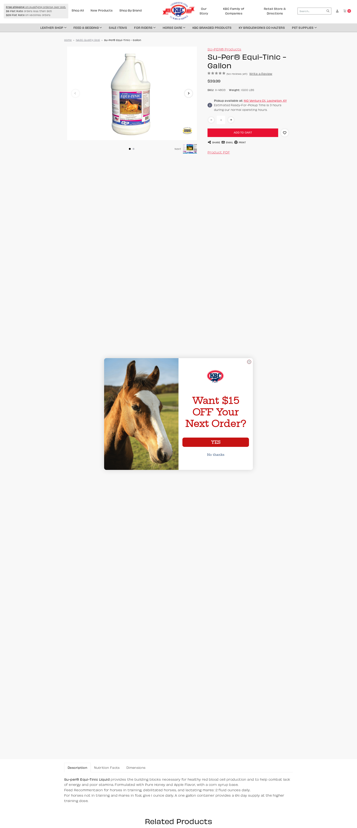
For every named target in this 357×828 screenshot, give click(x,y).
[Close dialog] (249, 362)
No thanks (215, 455)
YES (215, 442)
